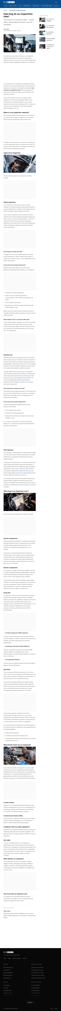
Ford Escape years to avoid (37, 970)
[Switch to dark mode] (56, 2)
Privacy (55, 1008)
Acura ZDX (6, 988)
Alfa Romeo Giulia (7, 990)
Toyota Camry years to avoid (37, 975)
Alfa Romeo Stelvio (8, 993)
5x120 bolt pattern (35, 988)
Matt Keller (6, 29)
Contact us (24, 958)
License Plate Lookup (47, 5)
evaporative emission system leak (19, 380)
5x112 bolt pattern (35, 993)
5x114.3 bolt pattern (35, 985)
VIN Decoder (36, 5)
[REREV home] (9, 2)
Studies (9, 958)
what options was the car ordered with (19, 473)
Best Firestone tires (8, 975)
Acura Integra (7, 985)
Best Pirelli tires (7, 970)
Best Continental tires (8, 972)
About (5, 958)
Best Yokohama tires (8, 967)
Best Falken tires (7, 978)
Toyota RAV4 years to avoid (37, 972)
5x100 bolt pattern (35, 990)
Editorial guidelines (17, 958)
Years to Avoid (13, 5)
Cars (20, 5)
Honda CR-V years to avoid (37, 967)
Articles (5, 10)
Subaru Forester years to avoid (38, 978)
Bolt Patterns (27, 5)
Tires (6, 5)
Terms (51, 1008)
